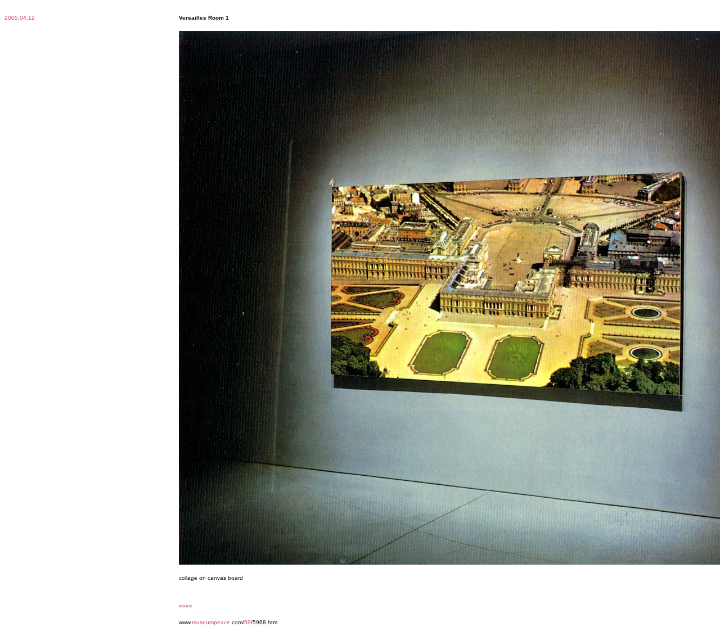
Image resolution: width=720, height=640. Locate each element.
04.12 (27, 18)
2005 (11, 18)
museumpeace (211, 622)
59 (247, 622)
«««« (185, 606)
